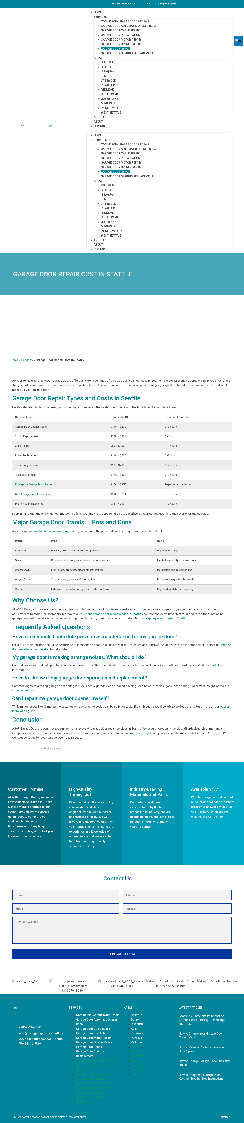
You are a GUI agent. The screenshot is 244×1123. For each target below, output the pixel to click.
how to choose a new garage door (55, 531)
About (98, 121)
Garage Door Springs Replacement (127, 53)
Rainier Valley (111, 108)
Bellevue (107, 62)
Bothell (107, 67)
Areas (98, 58)
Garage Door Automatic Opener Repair (129, 26)
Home (98, 12)
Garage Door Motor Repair (121, 39)
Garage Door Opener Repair (121, 44)
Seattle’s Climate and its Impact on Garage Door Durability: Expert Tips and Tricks (202, 1019)
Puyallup (108, 85)
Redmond (108, 89)
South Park (109, 94)
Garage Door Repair (115, 48)
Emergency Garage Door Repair (33, 484)
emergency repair (140, 733)
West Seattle (111, 112)
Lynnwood (108, 80)
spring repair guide (24, 690)
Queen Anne (109, 98)
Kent (104, 76)
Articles (100, 117)
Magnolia (108, 103)
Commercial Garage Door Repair (125, 21)
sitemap (225, 1117)
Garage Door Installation (120, 35)
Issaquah (108, 71)
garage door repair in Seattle (167, 618)
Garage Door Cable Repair (120, 30)
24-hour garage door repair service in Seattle (111, 614)
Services (100, 16)
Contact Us (102, 126)
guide (213, 665)
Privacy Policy (77, 1117)
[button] (159, 131)
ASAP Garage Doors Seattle (50, 1117)
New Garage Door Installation (32, 494)
